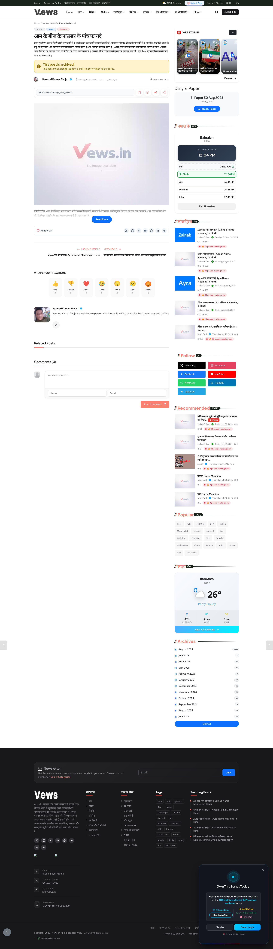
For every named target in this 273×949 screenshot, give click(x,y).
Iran (179, 552)
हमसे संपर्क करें (94, 3)
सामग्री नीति (81, 3)
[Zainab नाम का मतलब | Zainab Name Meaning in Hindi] (185, 235)
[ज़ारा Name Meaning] (185, 499)
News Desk (202, 334)
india (221, 545)
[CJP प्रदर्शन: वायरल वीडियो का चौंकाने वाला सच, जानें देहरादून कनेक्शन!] (185, 461)
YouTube (219, 374)
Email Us (247, 916)
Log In (210, 3)
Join (228, 772)
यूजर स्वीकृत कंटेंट (182, 927)
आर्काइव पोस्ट (129, 839)
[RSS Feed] (56, 325)
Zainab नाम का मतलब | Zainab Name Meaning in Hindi (211, 802)
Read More (102, 219)
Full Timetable (207, 206)
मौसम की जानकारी (131, 830)
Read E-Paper (208, 108)
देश (90, 801)
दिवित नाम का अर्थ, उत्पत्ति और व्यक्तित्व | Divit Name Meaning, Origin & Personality (213, 838)
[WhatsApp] (151, 230)
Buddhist (181, 538)
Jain (221, 530)
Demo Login (247, 927)
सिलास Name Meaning (209, 475)
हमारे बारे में (106, 3)
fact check (191, 552)
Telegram (189, 391)
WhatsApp (190, 382)
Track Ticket (130, 844)
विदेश (91, 11)
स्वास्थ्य (45, 23)
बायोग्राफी (93, 830)
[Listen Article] (155, 92)
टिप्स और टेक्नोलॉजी (97, 825)
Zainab (200, 463)
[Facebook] (138, 230)
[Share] (164, 92)
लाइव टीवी (128, 810)
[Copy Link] (139, 92)
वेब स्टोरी (127, 806)
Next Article (111, 249)
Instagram (220, 365)
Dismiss (219, 927)
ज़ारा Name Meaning (208, 493)
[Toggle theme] (237, 3)
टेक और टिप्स (161, 11)
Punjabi (219, 538)
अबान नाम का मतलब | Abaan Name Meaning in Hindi (215, 811)
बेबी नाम (133, 11)
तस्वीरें (152, 927)
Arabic (232, 545)
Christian (196, 538)
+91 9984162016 (247, 912)
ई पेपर (126, 835)
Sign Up (219, 3)
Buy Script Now (220, 915)
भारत (80, 11)
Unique (197, 530)
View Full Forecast (206, 630)
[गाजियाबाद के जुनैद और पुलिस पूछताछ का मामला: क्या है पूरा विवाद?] (185, 421)
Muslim (209, 545)
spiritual (200, 523)
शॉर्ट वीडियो (128, 815)
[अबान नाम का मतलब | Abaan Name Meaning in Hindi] (185, 259)
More (197, 11)
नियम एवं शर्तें (165, 927)
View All (229, 78)
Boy (212, 523)
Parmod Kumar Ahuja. (65, 308)
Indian (223, 523)
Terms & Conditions (173, 933)
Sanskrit (210, 530)
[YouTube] (145, 230)
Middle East (182, 545)
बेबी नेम (92, 810)
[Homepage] (46, 12)
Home (69, 11)
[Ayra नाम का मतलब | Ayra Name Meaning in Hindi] (185, 283)
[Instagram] (132, 230)
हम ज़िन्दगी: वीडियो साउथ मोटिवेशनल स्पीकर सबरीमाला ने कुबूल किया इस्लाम (135, 254)
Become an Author (53, 3)
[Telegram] (164, 230)
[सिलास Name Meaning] (185, 481)
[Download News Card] (147, 92)
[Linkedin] (157, 230)
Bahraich (174, 3)
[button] (230, 3)
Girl (189, 523)
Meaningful (182, 530)
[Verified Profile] (71, 79)
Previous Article (90, 249)
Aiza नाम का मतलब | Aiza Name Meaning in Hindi (214, 829)
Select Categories (60, 776)
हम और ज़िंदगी (180, 11)
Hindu (197, 545)
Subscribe (230, 11)
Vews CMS (94, 835)
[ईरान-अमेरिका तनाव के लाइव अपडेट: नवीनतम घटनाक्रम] (185, 442)
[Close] (262, 869)
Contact (38, 3)
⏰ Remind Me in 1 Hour (233, 934)
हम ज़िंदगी (93, 820)
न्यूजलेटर (128, 801)
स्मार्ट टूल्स (118, 11)
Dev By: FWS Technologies (96, 933)
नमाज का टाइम (130, 825)
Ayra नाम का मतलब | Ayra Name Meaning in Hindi (215, 820)
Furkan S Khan (203, 237)
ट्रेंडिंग (146, 11)
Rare (179, 523)
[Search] (217, 12)
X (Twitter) (190, 365)
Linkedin (219, 382)
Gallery (105, 11)
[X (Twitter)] (126, 230)
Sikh (208, 538)
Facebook (189, 374)
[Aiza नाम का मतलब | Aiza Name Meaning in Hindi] (185, 308)
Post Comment (152, 404)
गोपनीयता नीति (69, 3)
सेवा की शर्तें (193, 933)
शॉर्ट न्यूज (128, 820)
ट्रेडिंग (92, 815)
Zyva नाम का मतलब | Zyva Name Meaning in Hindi (74, 254)
